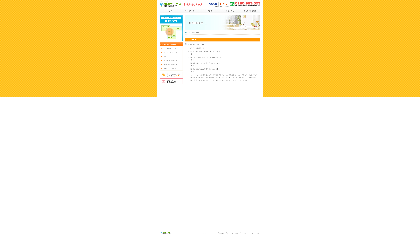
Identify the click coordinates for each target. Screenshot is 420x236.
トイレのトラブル (170, 48)
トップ (169, 11)
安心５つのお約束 (250, 11)
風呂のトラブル (169, 56)
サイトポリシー (245, 233)
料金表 (210, 11)
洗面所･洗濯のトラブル (172, 60)
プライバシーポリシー (233, 233)
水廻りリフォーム (170, 68)
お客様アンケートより (173, 81)
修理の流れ (230, 11)
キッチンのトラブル (171, 52)
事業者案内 (222, 233)
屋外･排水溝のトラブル (172, 64)
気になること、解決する (173, 75)
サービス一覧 (190, 11)
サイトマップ (255, 233)
